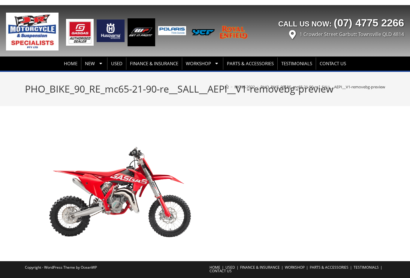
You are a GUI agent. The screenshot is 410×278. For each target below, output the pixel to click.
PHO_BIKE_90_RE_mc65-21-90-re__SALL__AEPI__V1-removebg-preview (323, 87)
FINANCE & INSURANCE (154, 63)
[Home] (227, 87)
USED (116, 63)
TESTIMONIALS (296, 63)
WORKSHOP (198, 63)
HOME (70, 63)
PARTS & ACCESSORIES (250, 63)
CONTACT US (333, 63)
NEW (90, 63)
